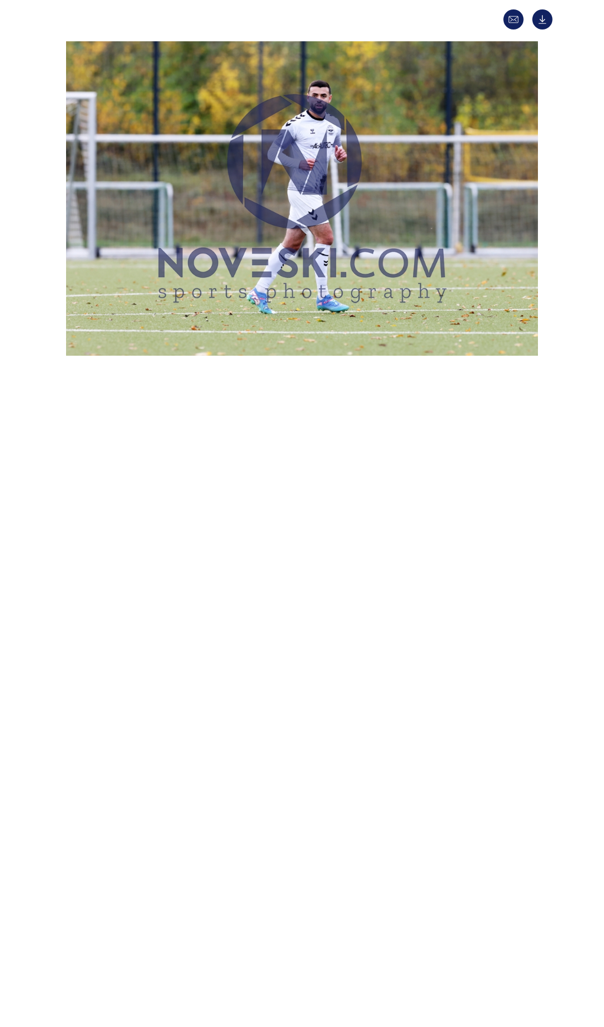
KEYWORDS (103, 623)
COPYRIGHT (104, 665)
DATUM (95, 491)
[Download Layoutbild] (545, 26)
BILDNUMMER (108, 728)
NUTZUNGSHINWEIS (119, 748)
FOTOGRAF (102, 644)
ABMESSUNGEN (110, 686)
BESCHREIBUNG (111, 512)
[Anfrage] (516, 26)
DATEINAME (104, 707)
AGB (477, 959)
